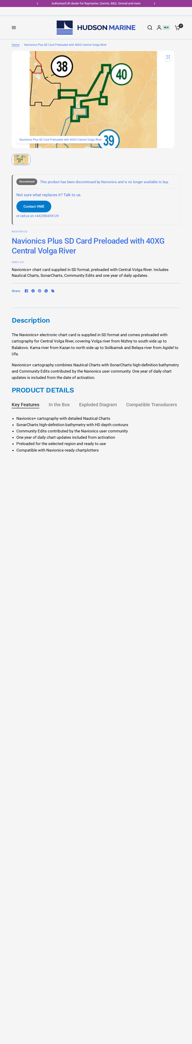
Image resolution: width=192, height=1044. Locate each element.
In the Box (59, 404)
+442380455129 (46, 216)
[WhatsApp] (46, 291)
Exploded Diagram (98, 404)
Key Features (25, 404)
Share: (16, 290)
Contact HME (33, 206)
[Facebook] (26, 291)
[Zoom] (168, 57)
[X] (33, 291)
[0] (176, 27)
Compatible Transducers (151, 404)
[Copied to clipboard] (52, 291)
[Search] (150, 27)
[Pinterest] (39, 291)
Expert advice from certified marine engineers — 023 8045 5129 (96, 3)
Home (15, 44)
